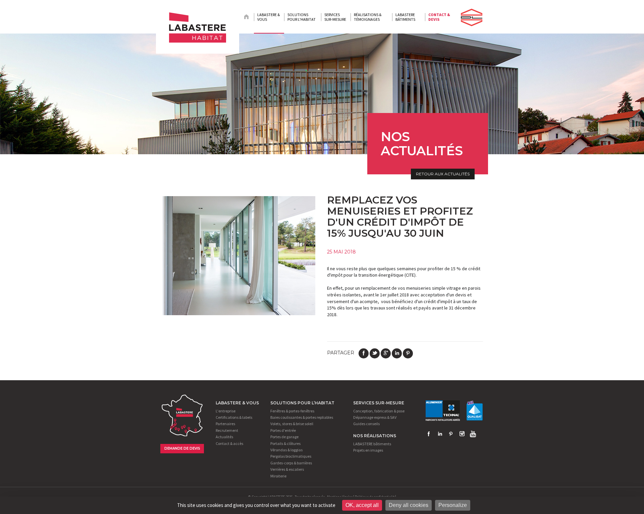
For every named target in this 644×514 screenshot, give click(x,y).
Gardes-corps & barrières (291, 462)
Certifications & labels (234, 417)
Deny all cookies (408, 505)
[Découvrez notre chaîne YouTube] (473, 434)
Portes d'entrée (283, 430)
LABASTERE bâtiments (372, 443)
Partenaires (225, 423)
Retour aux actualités (443, 173)
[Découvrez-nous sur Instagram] (462, 434)
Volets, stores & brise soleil (291, 423)
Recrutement (227, 430)
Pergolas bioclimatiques (290, 456)
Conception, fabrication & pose (379, 410)
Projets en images (368, 450)
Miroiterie (278, 475)
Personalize (452, 505)
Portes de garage (284, 436)
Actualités (224, 436)
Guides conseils (366, 423)
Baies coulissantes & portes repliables (301, 417)
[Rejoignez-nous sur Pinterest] (451, 434)
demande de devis (182, 448)
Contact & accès (229, 443)
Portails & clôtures (285, 443)
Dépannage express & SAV (374, 417)
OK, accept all (362, 505)
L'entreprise (225, 410)
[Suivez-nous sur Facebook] (429, 434)
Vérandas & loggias (286, 449)
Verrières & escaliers (287, 469)
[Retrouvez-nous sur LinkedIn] (440, 434)
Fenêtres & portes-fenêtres (292, 410)
